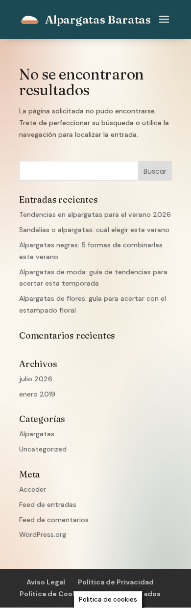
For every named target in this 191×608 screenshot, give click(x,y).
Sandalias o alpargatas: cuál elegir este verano (94, 229)
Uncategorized (43, 449)
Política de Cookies (53, 593)
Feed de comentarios (54, 519)
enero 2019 (37, 394)
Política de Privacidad (116, 582)
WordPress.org (42, 534)
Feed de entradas (47, 504)
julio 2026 (35, 378)
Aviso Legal (45, 582)
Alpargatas (36, 433)
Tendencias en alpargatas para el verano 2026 (95, 214)
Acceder (32, 489)
